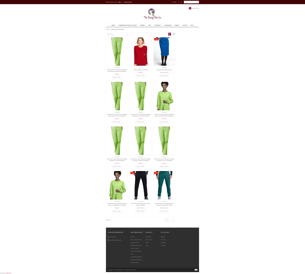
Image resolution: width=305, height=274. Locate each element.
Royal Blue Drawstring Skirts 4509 (164, 69)
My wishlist (163, 242)
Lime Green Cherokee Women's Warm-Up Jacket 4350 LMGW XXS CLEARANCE (117, 204)
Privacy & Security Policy (136, 239)
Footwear (157, 25)
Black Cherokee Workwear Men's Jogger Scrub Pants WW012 (140, 204)
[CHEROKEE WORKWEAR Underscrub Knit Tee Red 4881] (141, 51)
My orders (163, 239)
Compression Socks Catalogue (128, 25)
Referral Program (134, 262)
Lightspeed (133, 270)
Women (142, 25)
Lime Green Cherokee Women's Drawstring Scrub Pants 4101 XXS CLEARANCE (141, 159)
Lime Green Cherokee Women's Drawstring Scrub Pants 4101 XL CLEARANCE (164, 159)
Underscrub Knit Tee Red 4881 (141, 69)
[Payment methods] (195, 269)
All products (148, 237)
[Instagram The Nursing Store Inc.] (180, 232)
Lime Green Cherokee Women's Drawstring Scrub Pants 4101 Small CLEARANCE (141, 115)
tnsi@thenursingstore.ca (116, 240)
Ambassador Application (136, 257)
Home (113, 25)
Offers (147, 242)
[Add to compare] (109, 77)
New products (149, 239)
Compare (163, 245)
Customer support (134, 248)
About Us (132, 237)
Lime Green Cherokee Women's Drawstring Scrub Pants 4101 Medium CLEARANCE (117, 70)
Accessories (167, 25)
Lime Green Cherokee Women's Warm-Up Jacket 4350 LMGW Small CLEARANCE (164, 115)
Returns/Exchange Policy (136, 245)
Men (149, 25)
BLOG (192, 25)
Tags (147, 245)
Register (163, 237)
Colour (184, 25)
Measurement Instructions (136, 259)
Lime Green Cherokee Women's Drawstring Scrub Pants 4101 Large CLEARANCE (117, 115)
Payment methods (134, 242)
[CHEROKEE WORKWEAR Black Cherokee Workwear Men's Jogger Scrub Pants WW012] (140, 201)
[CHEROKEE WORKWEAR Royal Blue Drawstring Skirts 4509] (164, 68)
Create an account (128, 2)
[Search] (197, 2)
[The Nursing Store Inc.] (152, 13)
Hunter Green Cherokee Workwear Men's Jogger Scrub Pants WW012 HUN (164, 204)
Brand (177, 25)
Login (119, 2)
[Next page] (173, 220)
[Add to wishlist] (123, 77)
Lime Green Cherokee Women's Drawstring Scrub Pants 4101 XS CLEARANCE (117, 159)
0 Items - (195, 8)
